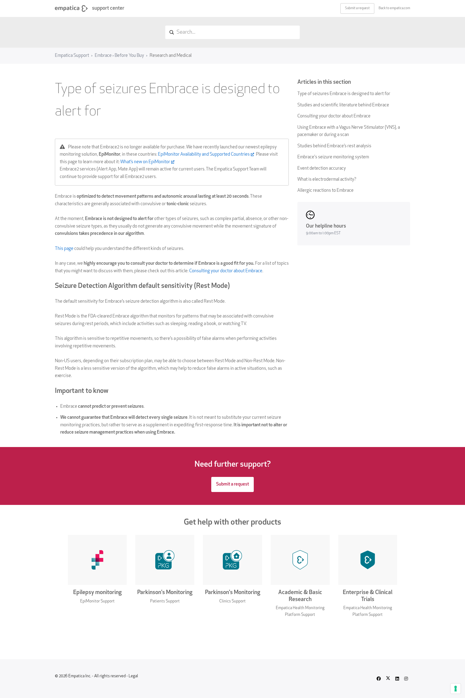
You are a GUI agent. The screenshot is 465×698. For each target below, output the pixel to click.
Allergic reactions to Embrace (325, 190)
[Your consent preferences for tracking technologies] (455, 688)
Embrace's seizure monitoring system (333, 157)
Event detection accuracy (321, 168)
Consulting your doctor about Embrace (334, 116)
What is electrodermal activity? (326, 179)
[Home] (71, 8)
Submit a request (357, 8)
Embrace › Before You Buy (119, 55)
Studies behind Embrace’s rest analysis (334, 146)
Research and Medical (171, 55)
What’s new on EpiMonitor (145, 162)
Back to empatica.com (394, 8)
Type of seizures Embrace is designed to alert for (343, 94)
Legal (133, 676)
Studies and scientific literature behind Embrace (343, 105)
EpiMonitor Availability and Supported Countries (204, 154)
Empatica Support (72, 55)
